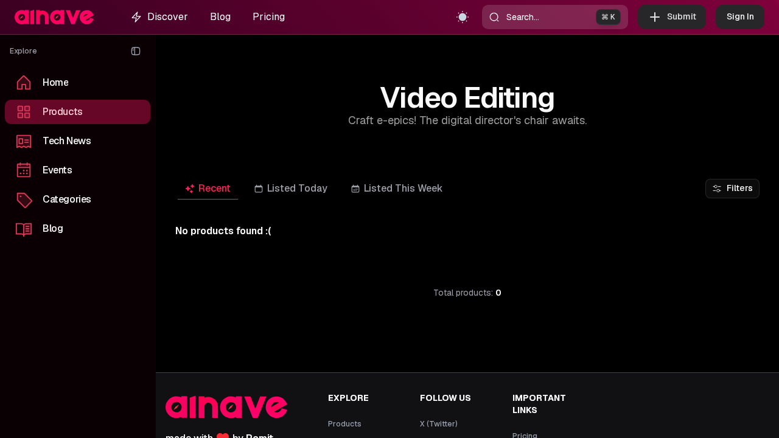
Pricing (269, 16)
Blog (220, 16)
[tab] (208, 189)
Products (345, 424)
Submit (681, 16)
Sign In (740, 16)
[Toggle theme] (462, 17)
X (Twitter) (439, 424)
